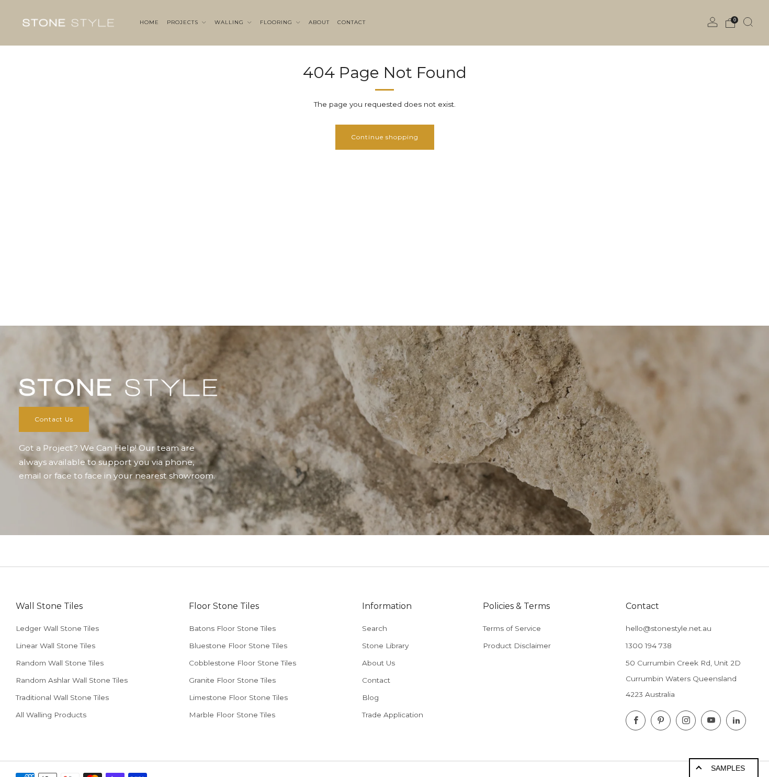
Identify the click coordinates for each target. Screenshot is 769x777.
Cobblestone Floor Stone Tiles (242, 663)
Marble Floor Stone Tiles (232, 715)
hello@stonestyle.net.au (668, 628)
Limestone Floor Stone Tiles (238, 697)
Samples (728, 768)
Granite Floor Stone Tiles (232, 680)
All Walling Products (51, 715)
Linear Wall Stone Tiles (55, 645)
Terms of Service (512, 628)
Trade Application (392, 715)
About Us (378, 663)
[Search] (748, 22)
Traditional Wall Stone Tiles (62, 697)
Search (374, 628)
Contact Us (54, 419)
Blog (370, 697)
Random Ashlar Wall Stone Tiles (72, 680)
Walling (230, 22)
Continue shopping (385, 137)
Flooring (277, 22)
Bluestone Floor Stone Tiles (238, 645)
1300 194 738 (649, 645)
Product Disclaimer (517, 645)
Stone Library (385, 645)
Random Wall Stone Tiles (60, 663)
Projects (183, 22)
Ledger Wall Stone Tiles (57, 628)
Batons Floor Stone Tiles (232, 628)
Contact (376, 680)
